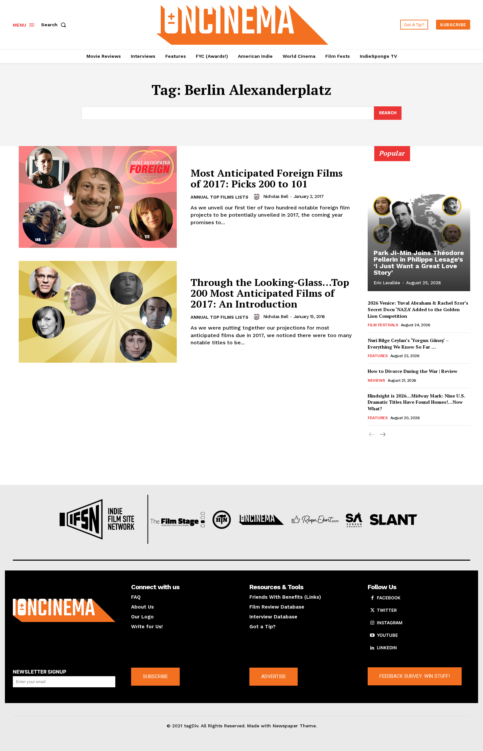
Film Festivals (383, 325)
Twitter (387, 610)
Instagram (389, 622)
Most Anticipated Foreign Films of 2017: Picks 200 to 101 (267, 178)
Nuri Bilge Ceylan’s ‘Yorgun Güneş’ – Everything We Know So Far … (408, 343)
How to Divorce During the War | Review (412, 371)
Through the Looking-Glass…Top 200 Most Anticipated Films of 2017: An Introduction (270, 293)
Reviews (376, 380)
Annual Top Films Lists (219, 197)
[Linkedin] (372, 648)
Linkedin (387, 647)
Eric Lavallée (387, 282)
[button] (55, 25)
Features (377, 356)
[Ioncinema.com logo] (64, 610)
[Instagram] (372, 623)
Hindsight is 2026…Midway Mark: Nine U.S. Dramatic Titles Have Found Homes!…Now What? (416, 402)
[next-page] (382, 435)
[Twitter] (372, 610)
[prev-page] (372, 435)
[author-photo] (257, 196)
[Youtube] (372, 635)
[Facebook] (372, 598)
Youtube (387, 635)
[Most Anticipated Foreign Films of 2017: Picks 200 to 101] (97, 197)
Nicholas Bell (275, 196)
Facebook (389, 597)
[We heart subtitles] (242, 24)
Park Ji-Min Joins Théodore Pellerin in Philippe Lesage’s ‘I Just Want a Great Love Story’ (419, 262)
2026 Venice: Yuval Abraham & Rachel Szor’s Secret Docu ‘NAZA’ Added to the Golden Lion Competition (418, 309)
